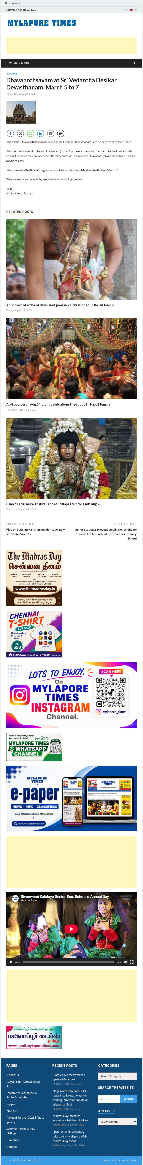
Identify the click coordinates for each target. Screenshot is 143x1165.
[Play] (11, 962)
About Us (13, 1074)
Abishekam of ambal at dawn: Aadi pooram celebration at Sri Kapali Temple (60, 305)
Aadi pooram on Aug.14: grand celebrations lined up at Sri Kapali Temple (58, 404)
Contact (12, 1146)
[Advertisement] (71, 45)
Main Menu (21, 63)
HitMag (132, 1160)
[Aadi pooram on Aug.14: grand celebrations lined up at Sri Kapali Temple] (71, 400)
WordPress (119, 1160)
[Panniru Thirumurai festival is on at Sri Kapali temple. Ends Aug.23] (71, 499)
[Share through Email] (50, 133)
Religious (12, 74)
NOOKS (12, 1110)
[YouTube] (131, 10)
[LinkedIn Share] (40, 133)
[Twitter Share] (20, 133)
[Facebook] (136, 10)
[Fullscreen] (132, 962)
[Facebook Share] (10, 133)
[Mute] (126, 962)
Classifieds (13, 1140)
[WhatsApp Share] (30, 133)
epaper (11, 1104)
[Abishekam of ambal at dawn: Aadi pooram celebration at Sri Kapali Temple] (71, 300)
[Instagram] (126, 10)
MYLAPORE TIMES (32, 1160)
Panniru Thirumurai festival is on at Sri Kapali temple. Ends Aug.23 (53, 504)
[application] (71, 929)
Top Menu (15, 3)
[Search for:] (117, 1099)
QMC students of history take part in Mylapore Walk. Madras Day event (70, 1136)
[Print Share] (60, 133)
